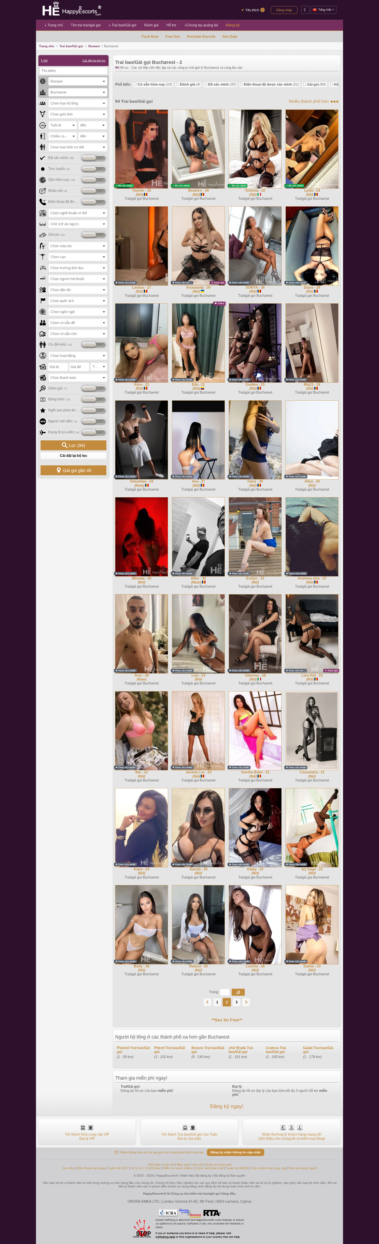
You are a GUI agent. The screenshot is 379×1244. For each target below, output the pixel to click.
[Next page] (246, 1002)
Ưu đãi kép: (60, 344)
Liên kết (197, 1164)
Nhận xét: (57, 191)
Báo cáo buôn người (303, 1168)
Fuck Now (150, 36)
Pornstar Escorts (201, 36)
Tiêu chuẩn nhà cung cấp (268, 1168)
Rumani (94, 46)
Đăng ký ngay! (226, 1106)
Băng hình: (59, 399)
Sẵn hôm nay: (61, 180)
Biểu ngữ (183, 1164)
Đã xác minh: (61, 158)
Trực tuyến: (59, 169)
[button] (238, 992)
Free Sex (172, 36)
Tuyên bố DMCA (237, 1168)
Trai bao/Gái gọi (122, 25)
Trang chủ (53, 25)
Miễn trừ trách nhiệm (177, 1168)
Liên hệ (169, 1164)
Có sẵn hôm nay (155, 84)
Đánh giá (190, 84)
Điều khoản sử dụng (91, 1168)
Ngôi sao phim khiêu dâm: (64, 410)
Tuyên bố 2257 (117, 1168)
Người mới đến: (62, 421)
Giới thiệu (154, 1164)
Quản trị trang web (218, 1164)
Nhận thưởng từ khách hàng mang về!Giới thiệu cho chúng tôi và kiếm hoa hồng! (291, 1136)
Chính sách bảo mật (209, 1168)
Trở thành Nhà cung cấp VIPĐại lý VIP (87, 1136)
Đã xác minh (222, 84)
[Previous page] (207, 1002)
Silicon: (56, 234)
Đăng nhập (284, 10)
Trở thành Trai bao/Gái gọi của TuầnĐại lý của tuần (189, 1136)
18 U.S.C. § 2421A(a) (146, 1168)
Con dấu (68, 1168)
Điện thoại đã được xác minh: (64, 201)
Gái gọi (316, 84)
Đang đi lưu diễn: (63, 432)
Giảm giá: (57, 388)
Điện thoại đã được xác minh (271, 84)
